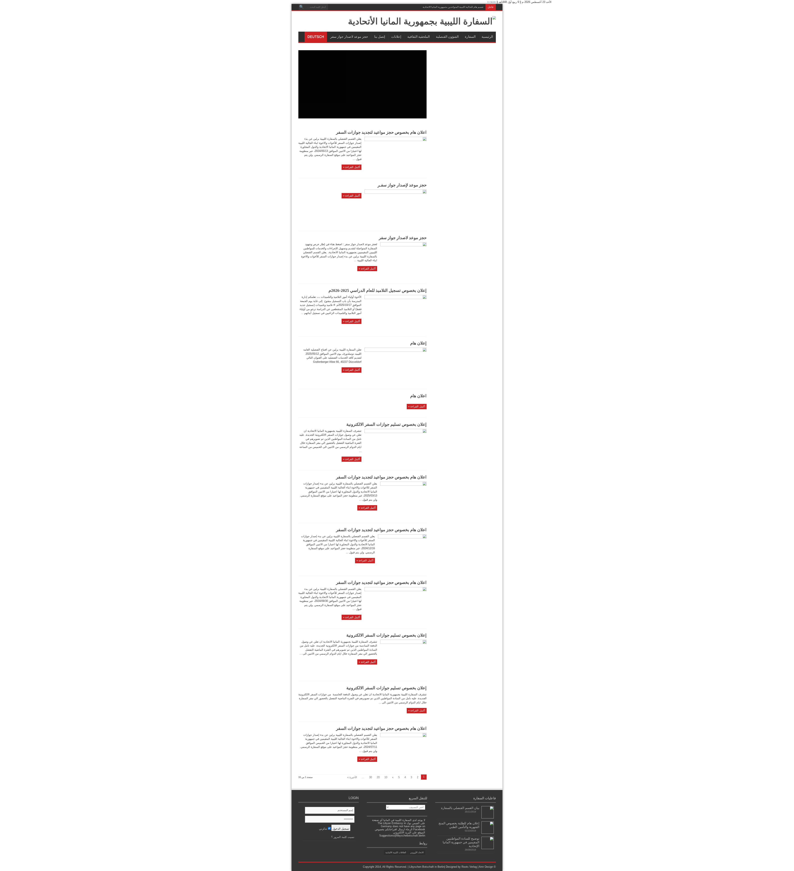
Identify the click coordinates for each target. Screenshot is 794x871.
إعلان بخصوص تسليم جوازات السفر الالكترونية (386, 424)
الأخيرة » (352, 777)
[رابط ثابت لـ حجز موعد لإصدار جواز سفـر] (396, 192)
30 (370, 777)
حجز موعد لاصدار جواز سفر (349, 36)
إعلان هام (418, 343)
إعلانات (396, 36)
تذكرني (323, 828)
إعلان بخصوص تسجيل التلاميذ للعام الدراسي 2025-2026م (378, 290)
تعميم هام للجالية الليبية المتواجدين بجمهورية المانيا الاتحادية (453, 7)
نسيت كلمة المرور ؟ (342, 837)
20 (378, 777)
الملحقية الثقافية (418, 36)
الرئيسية (487, 36)
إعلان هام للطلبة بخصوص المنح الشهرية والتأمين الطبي (459, 825)
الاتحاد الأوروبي (417, 852)
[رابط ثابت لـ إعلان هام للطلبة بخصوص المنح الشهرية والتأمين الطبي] (487, 832)
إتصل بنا (379, 36)
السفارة (470, 36)
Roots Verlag (469, 866)
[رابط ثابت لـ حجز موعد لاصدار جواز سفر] (403, 245)
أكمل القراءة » (351, 167)
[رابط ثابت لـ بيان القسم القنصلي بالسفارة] (487, 817)
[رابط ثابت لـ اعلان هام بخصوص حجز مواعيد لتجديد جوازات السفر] (396, 140)
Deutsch (315, 36)
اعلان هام (418, 396)
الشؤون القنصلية (447, 36)
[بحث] (301, 7)
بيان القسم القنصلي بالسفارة (460, 808)
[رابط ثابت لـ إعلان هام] (396, 350)
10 (385, 777)
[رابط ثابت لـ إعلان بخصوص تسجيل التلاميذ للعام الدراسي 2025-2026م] (396, 298)
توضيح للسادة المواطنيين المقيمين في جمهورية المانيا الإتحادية (461, 842)
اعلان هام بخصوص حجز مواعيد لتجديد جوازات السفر (381, 132)
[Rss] (332, 7)
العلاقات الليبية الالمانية (395, 852)
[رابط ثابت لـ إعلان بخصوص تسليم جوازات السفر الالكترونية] (396, 432)
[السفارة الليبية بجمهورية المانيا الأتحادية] (422, 21)
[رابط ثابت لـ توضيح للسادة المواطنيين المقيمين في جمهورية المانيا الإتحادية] (487, 848)
